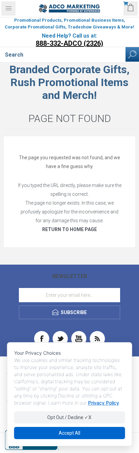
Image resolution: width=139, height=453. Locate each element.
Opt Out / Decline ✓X (69, 417)
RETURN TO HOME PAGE (69, 229)
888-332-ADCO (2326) (69, 43)
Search (132, 54)
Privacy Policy (103, 403)
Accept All (69, 433)
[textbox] (63, 54)
